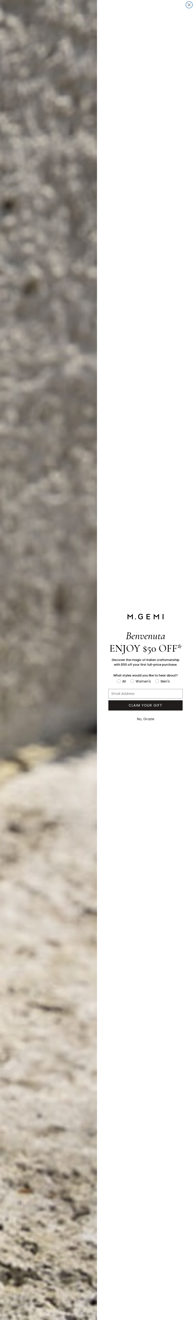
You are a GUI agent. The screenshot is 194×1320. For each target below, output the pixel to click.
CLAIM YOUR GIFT (145, 705)
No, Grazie (145, 719)
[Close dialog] (189, 5)
